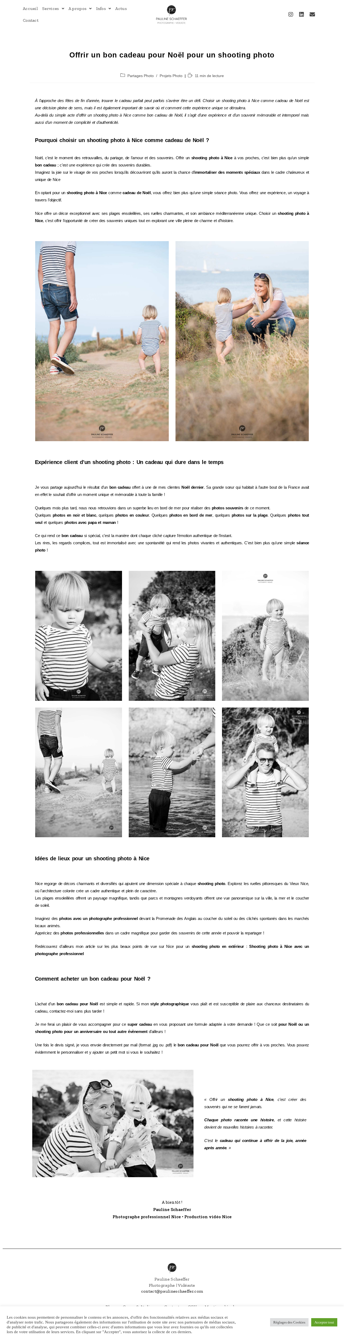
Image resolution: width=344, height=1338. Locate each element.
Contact (30, 20)
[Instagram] (290, 14)
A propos (78, 8)
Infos (101, 8)
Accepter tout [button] (324, 1322)
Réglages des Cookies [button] (289, 1322)
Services (50, 8)
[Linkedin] (301, 14)
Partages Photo (140, 76)
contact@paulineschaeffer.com (172, 1291)
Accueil (30, 8)
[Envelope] (312, 14)
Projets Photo (171, 76)
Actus (121, 8)
